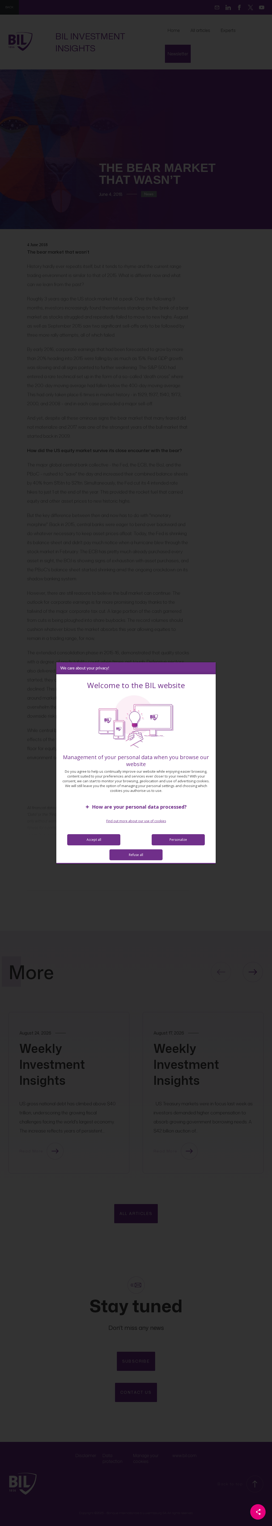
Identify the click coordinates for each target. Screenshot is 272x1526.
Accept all (94, 839)
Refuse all (136, 855)
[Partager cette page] (258, 1512)
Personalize (178, 839)
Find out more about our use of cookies (136, 821)
